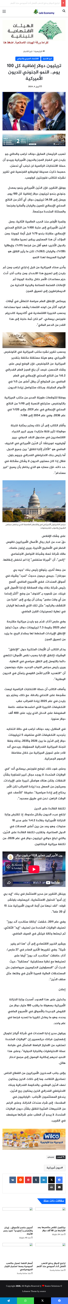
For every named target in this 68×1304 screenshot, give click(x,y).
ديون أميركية (54, 1168)
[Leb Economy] (46, 11)
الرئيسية (38, 51)
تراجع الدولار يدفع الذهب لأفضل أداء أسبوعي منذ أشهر (51, 1264)
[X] (51, 1180)
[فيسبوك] (59, 1180)
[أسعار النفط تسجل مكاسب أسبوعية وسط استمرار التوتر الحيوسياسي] (17, 1251)
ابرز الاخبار (27, 51)
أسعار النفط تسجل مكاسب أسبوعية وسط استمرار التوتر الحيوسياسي (18, 1266)
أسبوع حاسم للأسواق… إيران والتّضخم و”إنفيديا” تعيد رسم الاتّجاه (18, 1231)
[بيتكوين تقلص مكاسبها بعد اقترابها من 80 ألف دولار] (50, 1215)
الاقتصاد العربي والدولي (28, 59)
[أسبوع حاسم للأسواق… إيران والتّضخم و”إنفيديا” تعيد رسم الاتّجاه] (17, 1215)
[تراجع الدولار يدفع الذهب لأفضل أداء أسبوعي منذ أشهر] (50, 1251)
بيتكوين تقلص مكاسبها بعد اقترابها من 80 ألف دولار (51, 1229)
